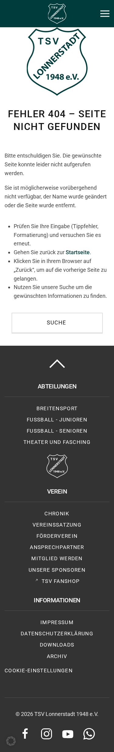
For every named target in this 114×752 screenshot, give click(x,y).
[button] (104, 13)
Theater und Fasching (57, 442)
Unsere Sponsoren (57, 570)
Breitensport (57, 408)
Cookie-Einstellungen (39, 670)
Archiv (57, 656)
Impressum (57, 622)
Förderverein (57, 536)
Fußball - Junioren (57, 420)
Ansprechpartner (57, 547)
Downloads (57, 645)
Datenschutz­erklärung (57, 634)
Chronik (56, 514)
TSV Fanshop (61, 581)
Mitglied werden (57, 558)
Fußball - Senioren (57, 431)
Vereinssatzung (57, 525)
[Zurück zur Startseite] (57, 13)
